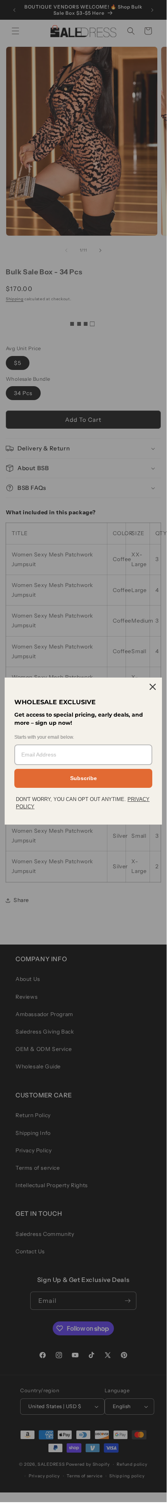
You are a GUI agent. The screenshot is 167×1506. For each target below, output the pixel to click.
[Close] (152, 687)
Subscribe (83, 778)
